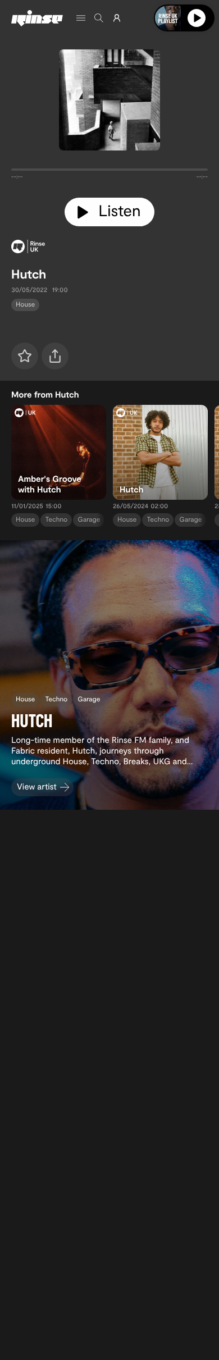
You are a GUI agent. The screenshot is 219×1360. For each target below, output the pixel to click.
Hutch (28, 274)
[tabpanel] (109, 172)
